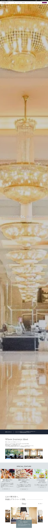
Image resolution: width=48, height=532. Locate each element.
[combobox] (37, 0)
